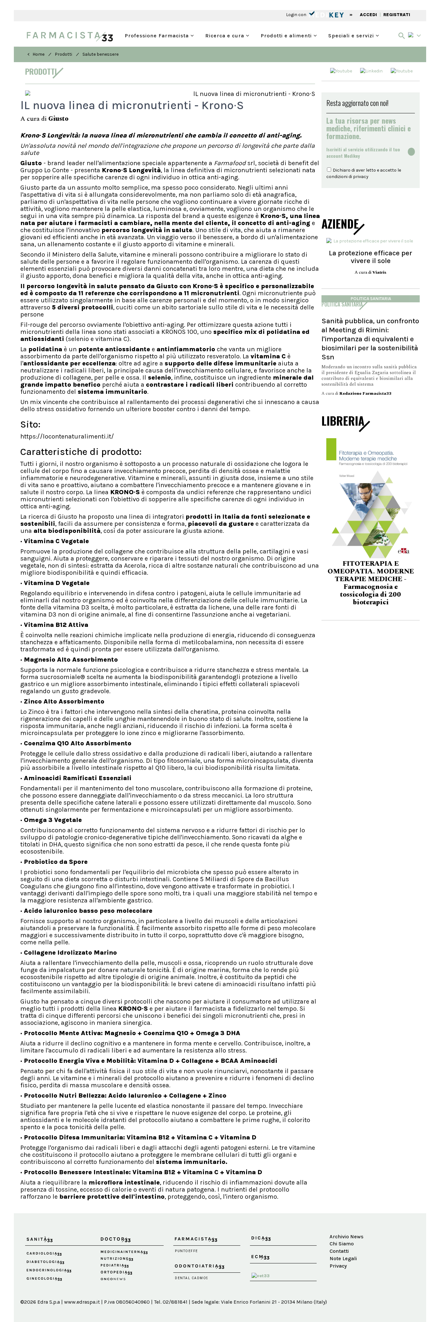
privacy (360, 176)
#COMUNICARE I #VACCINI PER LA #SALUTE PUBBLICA (371, 585)
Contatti (339, 1251)
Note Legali (343, 1258)
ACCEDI (368, 14)
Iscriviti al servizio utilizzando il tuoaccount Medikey (363, 152)
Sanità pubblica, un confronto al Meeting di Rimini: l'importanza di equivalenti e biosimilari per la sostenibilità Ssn (370, 338)
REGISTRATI (396, 14)
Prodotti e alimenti (287, 35)
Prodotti (63, 54)
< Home (35, 54)
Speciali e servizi (352, 35)
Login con (296, 14)
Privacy (338, 1266)
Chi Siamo (342, 1244)
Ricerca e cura (225, 35)
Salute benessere (100, 54)
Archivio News (346, 1236)
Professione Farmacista (157, 35)
